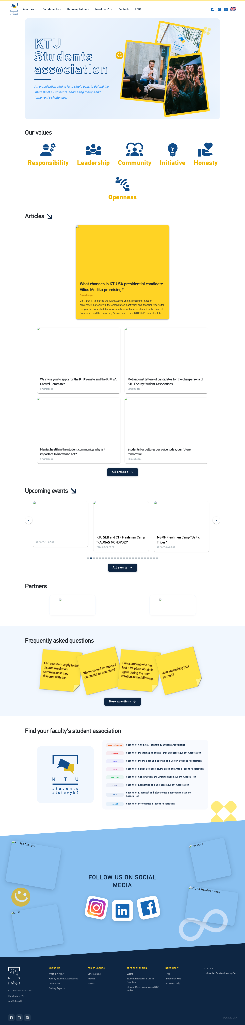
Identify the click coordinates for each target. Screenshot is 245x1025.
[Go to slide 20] (145, 558)
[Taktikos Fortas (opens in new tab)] (72, 605)
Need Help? (102, 9)
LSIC (138, 9)
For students (51, 9)
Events (91, 983)
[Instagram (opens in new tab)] (219, 9)
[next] (216, 520)
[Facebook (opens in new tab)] (213, 9)
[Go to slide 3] (94, 558)
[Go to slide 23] (154, 558)
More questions (120, 701)
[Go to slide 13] (124, 558)
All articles (120, 472)
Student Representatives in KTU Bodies (142, 988)
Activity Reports (57, 988)
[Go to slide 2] (91, 558)
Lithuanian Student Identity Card (220, 973)
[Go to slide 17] (136, 558)
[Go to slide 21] (148, 558)
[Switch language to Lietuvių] (233, 9)
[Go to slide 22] (151, 558)
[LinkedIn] (27, 1017)
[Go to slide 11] (118, 558)
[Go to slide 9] (112, 558)
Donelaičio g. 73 (16, 995)
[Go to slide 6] (103, 558)
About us (28, 9)
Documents (54, 983)
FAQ (168, 973)
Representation (77, 9)
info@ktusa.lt (15, 1000)
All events (120, 567)
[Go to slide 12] (121, 558)
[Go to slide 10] (115, 558)
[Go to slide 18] (139, 558)
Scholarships (94, 973)
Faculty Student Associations (63, 978)
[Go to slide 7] (106, 558)
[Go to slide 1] (88, 558)
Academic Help (173, 983)
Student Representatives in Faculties (140, 980)
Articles (91, 978)
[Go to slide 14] (127, 558)
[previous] (28, 520)
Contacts (124, 9)
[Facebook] (11, 1017)
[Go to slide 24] (157, 558)
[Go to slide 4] (97, 558)
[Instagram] (19, 1017)
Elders (130, 973)
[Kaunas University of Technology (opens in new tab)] (173, 605)
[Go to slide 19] (142, 558)
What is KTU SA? (57, 973)
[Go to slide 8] (109, 558)
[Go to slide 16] (133, 558)
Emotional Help (173, 978)
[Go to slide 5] (100, 558)
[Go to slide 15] (130, 558)
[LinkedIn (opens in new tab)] (226, 9)
